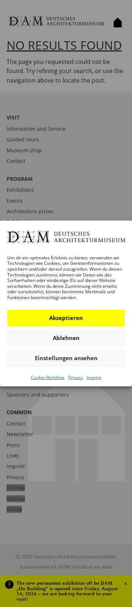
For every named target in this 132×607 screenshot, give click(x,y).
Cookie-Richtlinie (48, 377)
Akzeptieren (66, 317)
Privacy (75, 377)
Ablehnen (66, 337)
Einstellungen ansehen (66, 358)
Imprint (94, 377)
